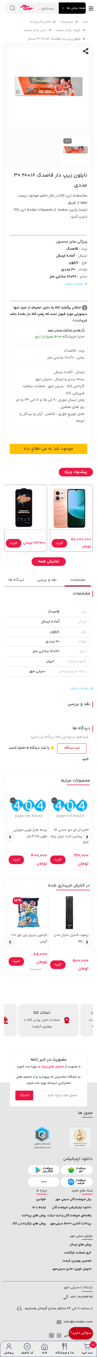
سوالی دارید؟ (81, 1333)
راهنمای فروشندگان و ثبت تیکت (69, 1215)
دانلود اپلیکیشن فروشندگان (71, 1207)
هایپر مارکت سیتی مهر (65, 330)
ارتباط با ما (39, 1207)
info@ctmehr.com (78, 1322)
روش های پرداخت (34, 1215)
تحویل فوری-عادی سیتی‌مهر (71, 1269)
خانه (85, 22)
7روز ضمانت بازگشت (77, 1252)
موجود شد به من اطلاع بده (48, 448)
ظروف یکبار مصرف (68, 30)
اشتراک (24, 1095)
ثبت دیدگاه (71, 748)
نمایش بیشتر (74, 283)
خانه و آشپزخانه (40, 22)
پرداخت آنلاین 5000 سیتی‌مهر (70, 1223)
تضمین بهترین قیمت (77, 1260)
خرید (59, 543)
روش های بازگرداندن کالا (29, 1223)
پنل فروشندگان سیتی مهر (73, 1199)
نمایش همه (48, 561)
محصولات (66, 22)
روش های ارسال (80, 1244)
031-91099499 (81, 1297)
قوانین (41, 1199)
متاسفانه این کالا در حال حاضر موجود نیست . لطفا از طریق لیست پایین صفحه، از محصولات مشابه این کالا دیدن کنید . (50, 206)
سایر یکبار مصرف (35, 30)
